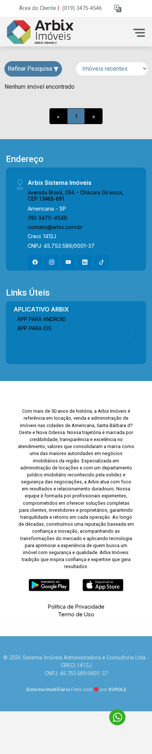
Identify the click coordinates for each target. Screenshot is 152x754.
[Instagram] (51, 262)
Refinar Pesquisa (30, 68)
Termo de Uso (76, 614)
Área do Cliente (37, 8)
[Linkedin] (84, 262)
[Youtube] (68, 262)
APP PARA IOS (34, 328)
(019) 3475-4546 (82, 8)
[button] (117, 8)
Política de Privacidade (76, 606)
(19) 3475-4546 (47, 218)
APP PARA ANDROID (41, 319)
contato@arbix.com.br (55, 227)
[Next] (134, 334)
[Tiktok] (101, 262)
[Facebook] (35, 262)
